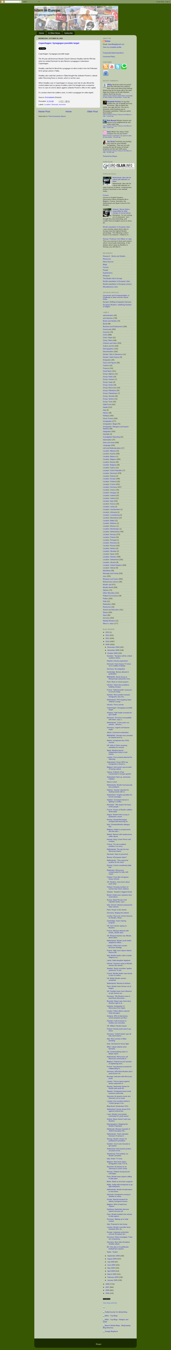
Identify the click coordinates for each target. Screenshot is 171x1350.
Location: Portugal (109, 540)
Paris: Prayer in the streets (116, 910)
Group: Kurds (108, 385)
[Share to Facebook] (66, 101)
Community (107, 329)
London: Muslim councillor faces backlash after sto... (119, 1228)
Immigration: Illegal (110, 424)
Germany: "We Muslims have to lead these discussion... (118, 997)
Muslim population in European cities (116, 227)
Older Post (92, 111)
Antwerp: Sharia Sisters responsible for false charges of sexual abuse (121, 211)
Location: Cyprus (109, 468)
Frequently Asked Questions (113, 53)
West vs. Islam (108, 623)
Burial (105, 324)
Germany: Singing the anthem (118, 913)
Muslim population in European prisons (117, 284)
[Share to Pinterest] (69, 101)
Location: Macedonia (110, 518)
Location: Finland (109, 481)
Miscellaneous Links (110, 287)
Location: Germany (110, 487)
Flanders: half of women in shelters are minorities (116, 1022)
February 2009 (113, 1277)
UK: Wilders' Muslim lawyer (117, 1026)
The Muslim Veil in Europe (112, 278)
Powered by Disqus (110, 156)
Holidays (106, 416)
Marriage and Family (110, 573)
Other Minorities (109, 593)
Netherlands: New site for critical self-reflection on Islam (121, 179)
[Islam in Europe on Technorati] (124, 69)
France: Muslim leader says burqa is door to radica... (119, 974)
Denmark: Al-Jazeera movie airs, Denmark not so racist (119, 1097)
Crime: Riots (107, 340)
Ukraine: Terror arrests (115, 705)
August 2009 (112, 1259)
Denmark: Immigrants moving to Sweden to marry (119, 1195)
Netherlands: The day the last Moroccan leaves (118, 850)
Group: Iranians (108, 379)
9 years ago (126, 97)
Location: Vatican (109, 568)
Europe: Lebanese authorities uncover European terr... (118, 1233)
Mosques (106, 276)
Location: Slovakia (109, 551)
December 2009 (113, 647)
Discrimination (108, 351)
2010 (108, 641)
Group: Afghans (108, 374)
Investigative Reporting (111, 437)
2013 (108, 632)
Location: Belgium (109, 459)
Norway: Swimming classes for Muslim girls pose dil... (118, 1087)
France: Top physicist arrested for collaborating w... (119, 1067)
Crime (105, 335)
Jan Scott (111, 141)
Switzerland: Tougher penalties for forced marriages (119, 796)
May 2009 (111, 1268)
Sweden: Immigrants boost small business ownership (119, 1092)
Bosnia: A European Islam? (117, 857)
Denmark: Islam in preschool (117, 854)
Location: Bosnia (109, 462)
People (105, 270)
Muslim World (108, 587)
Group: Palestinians (110, 393)
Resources (107, 259)
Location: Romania (110, 543)
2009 (108, 644)
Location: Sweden (109, 557)
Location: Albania (109, 451)
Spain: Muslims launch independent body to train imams (117, 752)
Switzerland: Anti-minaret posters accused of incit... (119, 1150)
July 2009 (111, 1262)
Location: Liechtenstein (111, 509)
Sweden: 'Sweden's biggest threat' (119, 892)
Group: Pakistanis (109, 390)
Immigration (107, 421)
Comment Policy (109, 56)
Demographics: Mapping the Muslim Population (117, 1125)
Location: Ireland (109, 498)
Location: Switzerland (111, 559)
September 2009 (113, 1256)
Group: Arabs (108, 377)
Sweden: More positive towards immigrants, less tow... (118, 696)
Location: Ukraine (109, 562)
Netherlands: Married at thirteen (118, 983)
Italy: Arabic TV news (114, 1159)
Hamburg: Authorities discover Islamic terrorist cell (118, 1210)
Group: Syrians (108, 399)
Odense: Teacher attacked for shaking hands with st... (118, 791)
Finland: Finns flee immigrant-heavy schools (118, 878)
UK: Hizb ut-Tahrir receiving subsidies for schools (117, 746)
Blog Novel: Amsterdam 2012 (117, 1106)
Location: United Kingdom (112, 565)
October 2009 (112, 653)
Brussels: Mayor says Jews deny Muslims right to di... (119, 1002)
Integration (107, 431)
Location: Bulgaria (109, 465)
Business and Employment (112, 326)
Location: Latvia (109, 507)
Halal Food (107, 404)
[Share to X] (64, 101)
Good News (107, 371)
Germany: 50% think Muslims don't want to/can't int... (119, 1072)
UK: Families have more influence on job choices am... (119, 992)
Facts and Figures (109, 363)
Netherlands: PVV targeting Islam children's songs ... (119, 701)
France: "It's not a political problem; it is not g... (116, 845)
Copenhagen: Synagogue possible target (59, 43)
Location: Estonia (109, 476)
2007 (108, 1287)
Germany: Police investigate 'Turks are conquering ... (119, 1238)
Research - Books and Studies (114, 256)
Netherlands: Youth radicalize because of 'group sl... (117, 1135)
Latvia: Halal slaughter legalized (118, 960)
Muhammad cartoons (111, 582)
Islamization (107, 440)
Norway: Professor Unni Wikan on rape (117, 239)
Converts (106, 332)
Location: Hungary (109, 493)
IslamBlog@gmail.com (116, 44)
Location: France (109, 484)
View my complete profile (112, 47)
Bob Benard (111, 120)
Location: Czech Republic (112, 470)
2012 (108, 635)
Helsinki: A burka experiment (117, 661)
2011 (107, 638)
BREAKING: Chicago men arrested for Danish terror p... (119, 736)
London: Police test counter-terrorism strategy (117, 946)
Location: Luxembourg (111, 515)
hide (104, 410)
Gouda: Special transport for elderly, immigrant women (117, 1200)
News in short (112, 782)
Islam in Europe (47, 10)
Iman (109, 132)
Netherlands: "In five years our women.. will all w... (118, 723)
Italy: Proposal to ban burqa (117, 1224)
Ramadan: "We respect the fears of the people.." (119, 805)
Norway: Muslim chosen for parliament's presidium (117, 1140)
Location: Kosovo (109, 504)
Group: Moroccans (110, 388)
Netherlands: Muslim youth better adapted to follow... (119, 941)
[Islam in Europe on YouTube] (112, 69)
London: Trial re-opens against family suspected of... (118, 1082)
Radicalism (107, 604)
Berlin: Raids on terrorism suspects (120, 1181)
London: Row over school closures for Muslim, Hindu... (119, 917)
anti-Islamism (108, 318)
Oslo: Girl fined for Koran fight (118, 1044)
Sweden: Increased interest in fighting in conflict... (118, 801)
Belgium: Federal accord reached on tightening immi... (119, 1062)
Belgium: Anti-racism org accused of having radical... (119, 768)
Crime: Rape (107, 337)
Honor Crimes (108, 418)
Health (105, 407)
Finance (106, 368)
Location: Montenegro (111, 529)
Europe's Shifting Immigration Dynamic (117, 302)
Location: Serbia (109, 548)
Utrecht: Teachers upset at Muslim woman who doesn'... (119, 964)
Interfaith (106, 434)
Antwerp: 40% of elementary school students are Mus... (117, 1017)
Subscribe (68, 33)
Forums (106, 195)
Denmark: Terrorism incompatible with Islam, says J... (119, 718)
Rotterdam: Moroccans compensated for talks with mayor (117, 872)
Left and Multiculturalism (112, 448)
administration (108, 315)
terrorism (62, 104)
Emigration (107, 360)
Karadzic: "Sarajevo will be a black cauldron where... (119, 657)
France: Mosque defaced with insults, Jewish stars (118, 931)
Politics (105, 598)
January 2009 (112, 1280)
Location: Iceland (109, 495)
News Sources (108, 262)
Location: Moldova (109, 523)
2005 (108, 1293)
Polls (104, 601)
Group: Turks (108, 402)
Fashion (106, 365)
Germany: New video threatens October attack (118, 1243)
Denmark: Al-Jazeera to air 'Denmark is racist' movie (117, 1167)
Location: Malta (108, 520)
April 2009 (111, 1271)
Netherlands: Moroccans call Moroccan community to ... (117, 1057)
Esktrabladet (49, 97)
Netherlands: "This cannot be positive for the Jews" (117, 861)
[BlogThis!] (62, 101)
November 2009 (113, 650)
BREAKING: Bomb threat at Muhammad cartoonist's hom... (119, 678)
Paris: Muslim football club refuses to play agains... (119, 1215)
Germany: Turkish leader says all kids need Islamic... (119, 1035)
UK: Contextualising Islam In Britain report (117, 1052)
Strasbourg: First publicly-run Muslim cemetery (117, 1155)
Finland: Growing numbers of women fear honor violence (118, 888)
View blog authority (110, 1303)
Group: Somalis (108, 396)
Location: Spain (108, 554)
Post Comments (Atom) (57, 116)
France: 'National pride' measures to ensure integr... (119, 691)
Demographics (108, 349)
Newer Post (44, 111)
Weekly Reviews (109, 621)
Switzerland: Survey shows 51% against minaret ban (118, 1110)
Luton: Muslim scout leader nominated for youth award (117, 1115)
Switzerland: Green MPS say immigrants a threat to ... (117, 763)
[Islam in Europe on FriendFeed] (106, 75)
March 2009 (112, 1274)
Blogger (98, 1344)
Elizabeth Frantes (114, 102)
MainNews (107, 571)
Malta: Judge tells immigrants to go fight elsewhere (120, 1185)
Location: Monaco (109, 526)
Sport (105, 615)
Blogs (105, 264)
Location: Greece (109, 490)
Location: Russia (109, 545)
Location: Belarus (109, 456)
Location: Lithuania (110, 512)
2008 (108, 1284)
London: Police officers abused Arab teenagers (118, 1012)
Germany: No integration (116, 669)
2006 (108, 1290)
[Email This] (60, 101)
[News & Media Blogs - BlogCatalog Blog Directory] (118, 1328)
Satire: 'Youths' (112, 1252)
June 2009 (111, 1265)
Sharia (105, 612)
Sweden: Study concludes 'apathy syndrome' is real (119, 969)
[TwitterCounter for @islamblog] (115, 1312)
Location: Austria (109, 454)
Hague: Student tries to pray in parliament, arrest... (118, 815)
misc (104, 576)
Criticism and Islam (110, 343)
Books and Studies (110, 321)
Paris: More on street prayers (117, 682)
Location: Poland (109, 537)
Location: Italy (108, 501)
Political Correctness (110, 596)
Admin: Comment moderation (118, 732)
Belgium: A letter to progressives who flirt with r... (119, 830)
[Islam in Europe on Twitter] (118, 69)
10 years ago (117, 137)
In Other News (54, 33)
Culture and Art (108, 346)
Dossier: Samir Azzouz (111, 357)
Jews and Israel (108, 442)
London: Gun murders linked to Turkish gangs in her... (118, 1102)
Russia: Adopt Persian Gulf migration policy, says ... (117, 901)
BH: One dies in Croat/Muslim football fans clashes (118, 1248)
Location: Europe (109, 479)
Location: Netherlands (111, 532)
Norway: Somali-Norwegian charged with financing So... (118, 820)
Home (41, 33)
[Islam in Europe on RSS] (106, 69)
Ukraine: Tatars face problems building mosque (118, 686)
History (105, 413)
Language (106, 445)
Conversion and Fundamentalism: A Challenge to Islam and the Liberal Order (116, 297)
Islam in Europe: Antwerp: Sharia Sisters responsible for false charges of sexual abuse (117, 96)
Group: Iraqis (108, 382)
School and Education (111, 610)
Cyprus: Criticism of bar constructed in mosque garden (119, 773)
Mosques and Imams (110, 579)
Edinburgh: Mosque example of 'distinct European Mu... (118, 1130)
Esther (107, 41)
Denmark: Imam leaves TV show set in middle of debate (119, 665)
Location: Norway (109, 534)
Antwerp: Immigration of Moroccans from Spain (116, 1007)
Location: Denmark (51, 104)
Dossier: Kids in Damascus (113, 354)
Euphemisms (107, 273)
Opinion (106, 590)
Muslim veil (107, 584)
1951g (109, 85)
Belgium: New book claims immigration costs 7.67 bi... (117, 1163)
